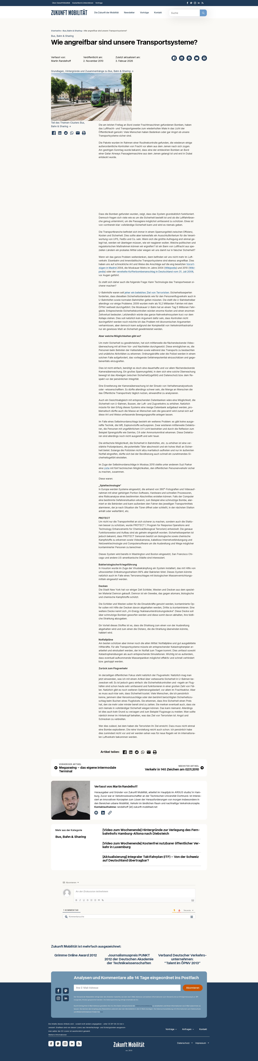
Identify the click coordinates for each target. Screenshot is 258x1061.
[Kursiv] (80, 900)
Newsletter (129, 12)
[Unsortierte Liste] (95, 900)
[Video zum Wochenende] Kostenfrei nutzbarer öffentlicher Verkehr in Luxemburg (151, 845)
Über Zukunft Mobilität (61, 3)
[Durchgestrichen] (87, 900)
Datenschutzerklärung (143, 1006)
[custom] (191, 3)
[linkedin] (199, 3)
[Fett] (76, 900)
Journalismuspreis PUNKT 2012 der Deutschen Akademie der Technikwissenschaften (129, 959)
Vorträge (99, 3)
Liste (107, 468)
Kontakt (158, 12)
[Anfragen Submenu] (194, 1029)
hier (101, 1012)
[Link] (103, 900)
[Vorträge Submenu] (176, 1029)
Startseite (56, 31)
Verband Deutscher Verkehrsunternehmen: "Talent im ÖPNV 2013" (182, 959)
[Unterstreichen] (84, 900)
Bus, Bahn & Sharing (72, 31)
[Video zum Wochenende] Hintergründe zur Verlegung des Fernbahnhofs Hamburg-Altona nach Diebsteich (151, 832)
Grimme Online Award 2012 (75, 955)
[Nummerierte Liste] (91, 900)
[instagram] (195, 3)
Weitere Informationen (57, 1035)
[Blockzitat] (99, 900)
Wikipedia (170, 267)
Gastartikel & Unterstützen (82, 3)
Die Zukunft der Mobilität (106, 12)
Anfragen (186, 1029)
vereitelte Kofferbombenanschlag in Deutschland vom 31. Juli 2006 (155, 271)
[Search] (203, 13)
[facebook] (187, 3)
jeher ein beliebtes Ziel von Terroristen (146, 292)
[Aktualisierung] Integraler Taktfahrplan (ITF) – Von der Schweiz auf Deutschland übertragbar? (151, 858)
